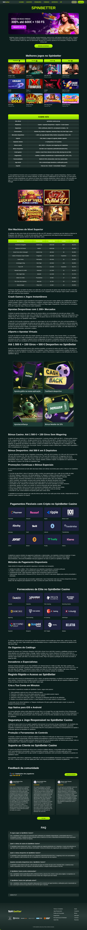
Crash (51, 60)
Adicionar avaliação (70, 774)
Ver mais (43, 818)
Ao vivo (33, 60)
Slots (69, 60)
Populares (15, 60)
